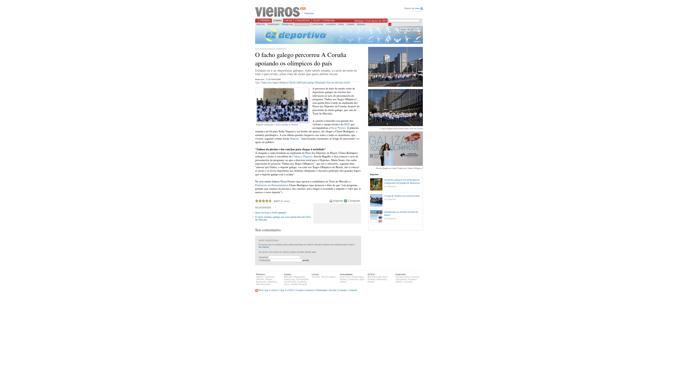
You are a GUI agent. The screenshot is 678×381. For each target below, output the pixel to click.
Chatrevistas (358, 277)
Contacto (353, 290)
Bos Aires (383, 277)
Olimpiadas (320, 82)
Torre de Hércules (334, 82)
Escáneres (261, 282)
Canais (277, 20)
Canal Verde (317, 24)
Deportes (374, 174)
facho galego (308, 82)
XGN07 (399, 282)
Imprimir (338, 200)
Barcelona (372, 277)
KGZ (347, 124)
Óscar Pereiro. (338, 127)
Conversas (353, 279)
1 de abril (408, 282)
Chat (342, 277)
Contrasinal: (264, 260)
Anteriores (272, 282)
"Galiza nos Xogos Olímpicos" (275, 82)
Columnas (270, 277)
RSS (260, 290)
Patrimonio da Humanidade (270, 185)
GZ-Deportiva (302, 24)
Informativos (401, 279)
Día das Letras (402, 277)
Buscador (265, 284)
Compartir (354, 200)
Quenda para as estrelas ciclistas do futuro (401, 213)
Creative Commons (305, 290)
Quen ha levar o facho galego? (270, 212)
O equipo (342, 290)
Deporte (294, 138)
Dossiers (412, 279)
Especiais (329, 20)
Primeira (265, 20)
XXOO (347, 82)
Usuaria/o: (264, 257)
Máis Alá (261, 24)
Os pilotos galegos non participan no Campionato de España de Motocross (402, 181)
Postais (343, 279)
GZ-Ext (316, 20)
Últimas (268, 279)
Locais (288, 20)
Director (333, 290)
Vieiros (281, 12)
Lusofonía (331, 24)
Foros (348, 277)
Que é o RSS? (287, 290)
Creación (415, 277)
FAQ (258, 284)
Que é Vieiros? (271, 290)
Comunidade (302, 20)
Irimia (341, 24)
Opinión (260, 277)
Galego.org (287, 24)
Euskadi (371, 279)
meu (417, 8)
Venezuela (381, 279)
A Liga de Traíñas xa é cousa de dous (402, 195)
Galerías (260, 279)
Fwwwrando (273, 24)
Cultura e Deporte (302, 156)
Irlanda (371, 282)
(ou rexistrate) (417, 11)
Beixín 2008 (295, 82)
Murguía (361, 24)
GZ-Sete (316, 277)
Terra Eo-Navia (328, 277)
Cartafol (350, 24)
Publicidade (309, 13)
